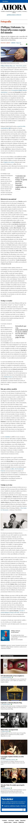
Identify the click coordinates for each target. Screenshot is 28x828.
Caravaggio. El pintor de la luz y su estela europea (12, 757)
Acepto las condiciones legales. (12, 806)
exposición (8, 645)
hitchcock (3, 646)
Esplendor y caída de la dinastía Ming (11, 703)
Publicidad (21, 822)
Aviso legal (23, 806)
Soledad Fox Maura (6, 677)
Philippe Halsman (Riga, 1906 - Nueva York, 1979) (13, 65)
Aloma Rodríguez (6, 788)
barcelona (22, 645)
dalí (26, 645)
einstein (13, 645)
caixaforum (16, 646)
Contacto (18, 14)
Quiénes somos (11, 14)
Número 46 (18, 43)
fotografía (18, 645)
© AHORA (4, 820)
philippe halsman (9, 646)
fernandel (8, 648)
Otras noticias (7, 656)
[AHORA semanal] (14, 7)
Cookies (17, 820)
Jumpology (7, 436)
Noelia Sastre (5, 731)
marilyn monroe (22, 646)
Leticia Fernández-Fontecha (9, 759)
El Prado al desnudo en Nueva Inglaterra (12, 676)
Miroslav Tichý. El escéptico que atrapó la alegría (12, 785)
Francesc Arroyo (5, 43)
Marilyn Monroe (8, 376)
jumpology (3, 648)
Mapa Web (22, 820)
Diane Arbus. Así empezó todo (9, 730)
